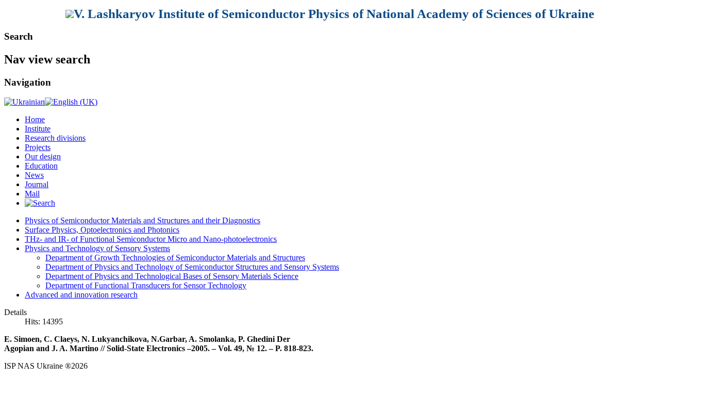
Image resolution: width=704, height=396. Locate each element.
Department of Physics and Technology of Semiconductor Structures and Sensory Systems (192, 266)
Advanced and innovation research (81, 294)
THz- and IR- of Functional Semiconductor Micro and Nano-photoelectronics (151, 239)
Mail (32, 193)
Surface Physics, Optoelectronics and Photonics (102, 229)
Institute (38, 128)
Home (35, 119)
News (34, 175)
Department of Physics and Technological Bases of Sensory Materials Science (171, 276)
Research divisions (55, 138)
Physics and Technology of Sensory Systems (97, 248)
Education (41, 165)
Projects (38, 147)
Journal (36, 184)
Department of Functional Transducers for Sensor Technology (145, 285)
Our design (43, 156)
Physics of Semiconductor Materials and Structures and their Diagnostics (142, 220)
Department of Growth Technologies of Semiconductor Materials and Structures (175, 257)
